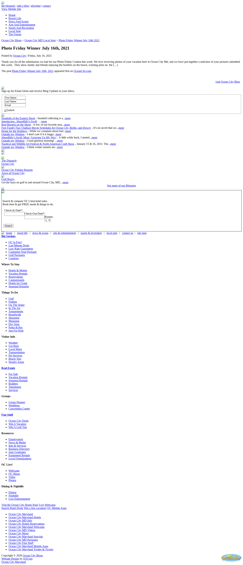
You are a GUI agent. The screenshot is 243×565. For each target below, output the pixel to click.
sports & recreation (91, 232)
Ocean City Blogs (11, 40)
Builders (13, 383)
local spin (112, 232)
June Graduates (17, 452)
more (68, 118)
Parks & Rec (16, 327)
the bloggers (8, 5)
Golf (11, 298)
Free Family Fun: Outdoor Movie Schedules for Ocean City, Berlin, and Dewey (46, 127)
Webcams (14, 470)
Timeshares (15, 386)
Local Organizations (20, 458)
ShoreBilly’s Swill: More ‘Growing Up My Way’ (29, 137)
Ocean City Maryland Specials (26, 536)
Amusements (16, 311)
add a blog (23, 5)
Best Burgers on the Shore (16, 124)
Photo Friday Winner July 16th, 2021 (33, 71)
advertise (36, 5)
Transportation (17, 352)
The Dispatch (9, 160)
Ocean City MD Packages (23, 539)
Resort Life (15, 18)
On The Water (17, 304)
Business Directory (19, 448)
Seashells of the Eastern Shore (18, 118)
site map (142, 232)
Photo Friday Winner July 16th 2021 (79, 40)
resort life (22, 232)
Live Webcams (47, 504)
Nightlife (14, 495)
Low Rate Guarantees (21, 248)
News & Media (17, 442)
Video (12, 477)
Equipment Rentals (19, 455)
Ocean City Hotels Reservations (26, 523)
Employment (16, 439)
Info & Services (17, 445)
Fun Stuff (7, 414)
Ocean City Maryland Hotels (25, 517)
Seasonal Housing (19, 286)
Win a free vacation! (35, 508)
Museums (14, 321)
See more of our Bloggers (121, 185)
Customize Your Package (23, 251)
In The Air (14, 308)
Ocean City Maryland (21, 514)
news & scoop (40, 232)
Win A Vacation (17, 423)
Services (13, 390)
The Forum (15, 34)
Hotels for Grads (18, 283)
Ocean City (19, 55)
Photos (12, 480)
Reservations (16, 276)
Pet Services (15, 355)
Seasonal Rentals (18, 380)
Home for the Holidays (14, 131)
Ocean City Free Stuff (21, 543)
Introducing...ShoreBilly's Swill (19, 121)
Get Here (14, 345)
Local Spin (15, 31)
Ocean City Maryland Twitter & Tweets (31, 549)
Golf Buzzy (8, 179)
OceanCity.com (82, 71)
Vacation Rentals (18, 273)
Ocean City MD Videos (22, 530)
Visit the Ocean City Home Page (19, 504)
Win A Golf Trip (18, 427)
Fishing (13, 301)
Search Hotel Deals (12, 508)
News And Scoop (18, 21)
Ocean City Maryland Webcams (26, 526)
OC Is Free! (15, 242)
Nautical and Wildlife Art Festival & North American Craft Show (37, 143)
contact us (127, 232)
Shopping (14, 317)
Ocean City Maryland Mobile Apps (28, 546)
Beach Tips (15, 358)
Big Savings (8, 236)
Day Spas (14, 324)
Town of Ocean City (13, 173)
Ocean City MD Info (20, 520)
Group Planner (17, 402)
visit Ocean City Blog (227, 81)
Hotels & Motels (18, 270)
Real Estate (8, 368)
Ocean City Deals (18, 420)
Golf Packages (17, 255)
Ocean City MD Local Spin (40, 40)
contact (47, 5)
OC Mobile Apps (57, 508)
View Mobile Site (11, 9)
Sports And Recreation (21, 27)
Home (12, 15)
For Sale (13, 374)
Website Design (10, 558)
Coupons (14, 258)
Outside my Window (13, 134)
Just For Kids (16, 330)
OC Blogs (14, 473)
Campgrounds (16, 280)
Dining (12, 492)
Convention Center (19, 408)
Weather (13, 342)
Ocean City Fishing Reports (17, 169)
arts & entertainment (64, 232)
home (9, 232)
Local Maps (15, 349)
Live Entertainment (19, 498)
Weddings (14, 405)
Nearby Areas (16, 361)
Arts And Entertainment (22, 24)
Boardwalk (15, 314)
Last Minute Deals (19, 245)
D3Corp (28, 558)
